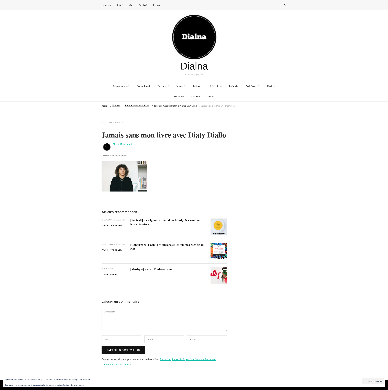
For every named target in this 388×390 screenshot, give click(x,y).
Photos (116, 105)
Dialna (194, 66)
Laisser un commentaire (115, 155)
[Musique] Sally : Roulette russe (151, 269)
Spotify (120, 4)
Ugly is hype (216, 86)
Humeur (180, 86)
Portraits (161, 86)
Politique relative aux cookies (73, 385)
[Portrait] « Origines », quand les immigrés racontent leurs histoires (165, 222)
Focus (105, 225)
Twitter (156, 4)
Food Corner (252, 86)
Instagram (106, 4)
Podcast (197, 86)
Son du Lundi (143, 86)
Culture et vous (120, 86)
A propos (195, 96)
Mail (131, 4)
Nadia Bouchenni (122, 144)
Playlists (271, 86)
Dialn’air (233, 86)
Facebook (143, 4)
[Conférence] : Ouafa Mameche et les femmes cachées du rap (167, 246)
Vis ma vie (179, 96)
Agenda (210, 96)
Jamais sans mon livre (137, 105)
